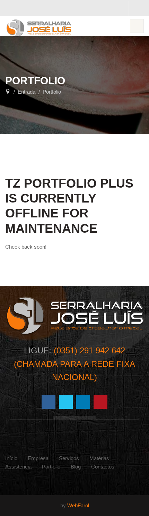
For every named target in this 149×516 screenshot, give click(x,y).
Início (11, 458)
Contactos (102, 467)
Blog (76, 467)
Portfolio (51, 467)
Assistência (18, 467)
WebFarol (78, 505)
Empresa (38, 458)
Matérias (99, 458)
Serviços (69, 458)
